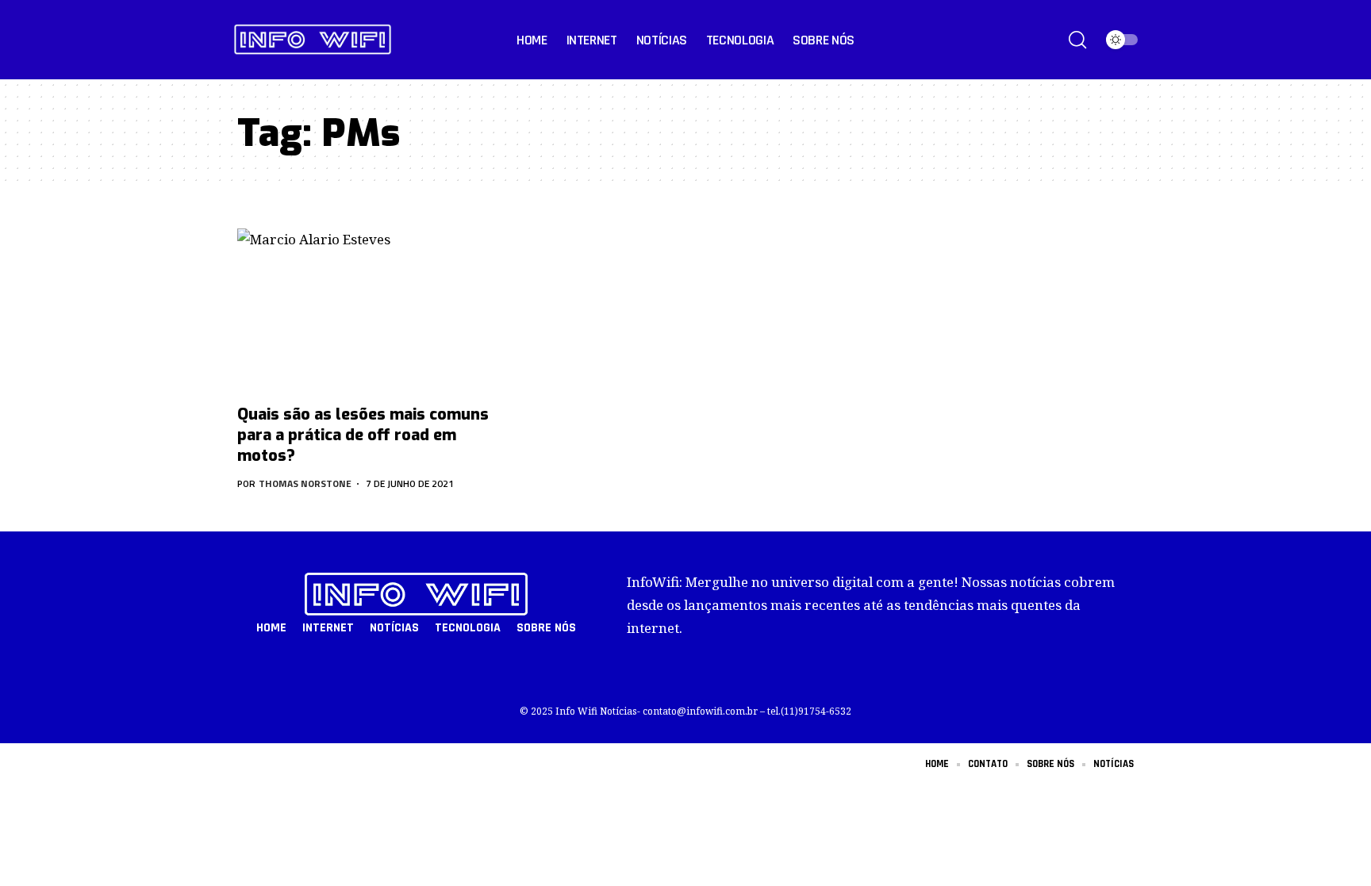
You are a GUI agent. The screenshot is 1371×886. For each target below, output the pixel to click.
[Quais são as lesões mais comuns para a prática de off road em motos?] (376, 311)
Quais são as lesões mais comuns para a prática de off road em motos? (363, 435)
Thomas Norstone (305, 483)
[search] (1077, 39)
